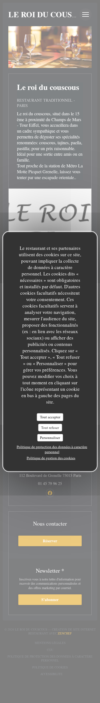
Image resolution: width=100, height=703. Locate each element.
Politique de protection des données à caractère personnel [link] (52, 449)
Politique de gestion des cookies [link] (51, 457)
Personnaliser (50, 437)
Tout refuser (50, 427)
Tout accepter (50, 416)
